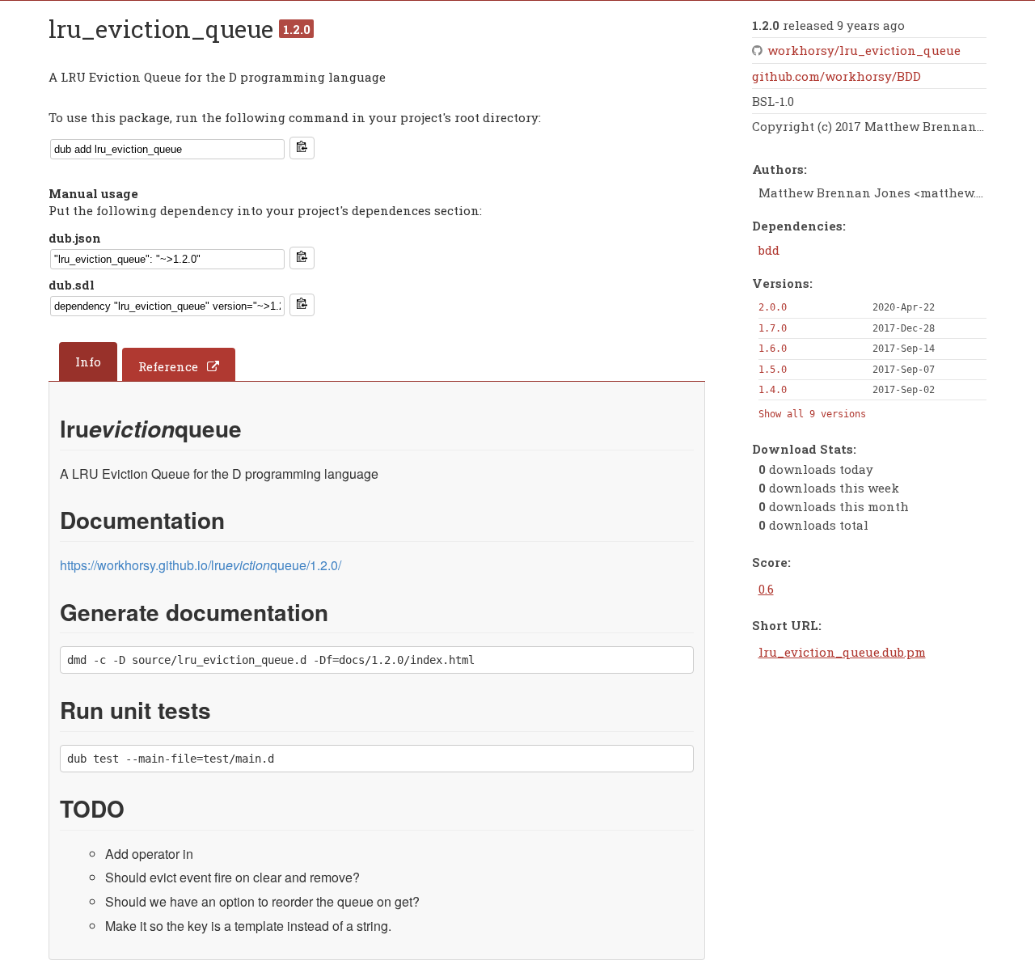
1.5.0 (772, 369)
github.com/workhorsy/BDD (836, 76)
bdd (768, 250)
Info (88, 361)
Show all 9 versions (812, 414)
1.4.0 (772, 389)
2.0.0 (772, 307)
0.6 (766, 589)
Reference (168, 366)
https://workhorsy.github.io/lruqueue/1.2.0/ (200, 565)
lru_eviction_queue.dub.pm (842, 652)
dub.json (75, 238)
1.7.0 (772, 328)
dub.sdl (72, 285)
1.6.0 (772, 348)
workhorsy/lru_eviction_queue (864, 50)
